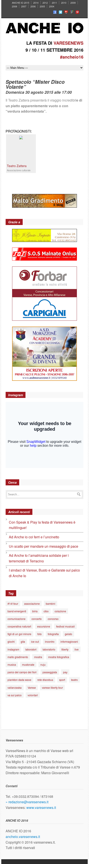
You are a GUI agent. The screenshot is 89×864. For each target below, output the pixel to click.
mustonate (28, 664)
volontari (33, 695)
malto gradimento (18, 657)
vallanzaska (15, 687)
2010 (63, 2)
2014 (35, 2)
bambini (50, 603)
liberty (64, 649)
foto (39, 634)
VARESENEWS (68, 43)
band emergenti (17, 611)
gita (23, 641)
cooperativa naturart (19, 626)
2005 (42, 6)
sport (62, 680)
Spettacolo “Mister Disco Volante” (35, 84)
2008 (14, 6)
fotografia (53, 634)
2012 (45, 2)
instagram (13, 649)
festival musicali (65, 626)
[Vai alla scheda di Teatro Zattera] (21, 137)
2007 (23, 6)
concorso (53, 619)
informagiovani (69, 641)
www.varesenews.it (41, 807)
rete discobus (45, 680)
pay (65, 672)
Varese (32, 687)
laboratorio (49, 649)
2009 (73, 2)
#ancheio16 (71, 57)
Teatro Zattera (17, 166)
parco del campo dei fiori (22, 672)
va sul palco (15, 695)
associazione (32, 603)
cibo (46, 611)
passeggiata (50, 672)
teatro (74, 680)
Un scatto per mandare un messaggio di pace (43, 546)
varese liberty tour (52, 687)
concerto (37, 619)
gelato (68, 634)
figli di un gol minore (19, 634)
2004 (51, 6)
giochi (11, 641)
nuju (43, 664)
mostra (38, 657)
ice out (35, 641)
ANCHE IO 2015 (20, 2)
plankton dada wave (19, 680)
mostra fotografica (58, 657)
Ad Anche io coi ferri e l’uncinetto (34, 536)
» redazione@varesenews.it (27, 801)
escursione (43, 626)
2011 (54, 2)
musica (12, 664)
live (77, 649)
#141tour (13, 603)
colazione (60, 611)
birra (35, 611)
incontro (49, 641)
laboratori (31, 649)
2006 (33, 6)
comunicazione (16, 619)
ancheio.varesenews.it (23, 836)
